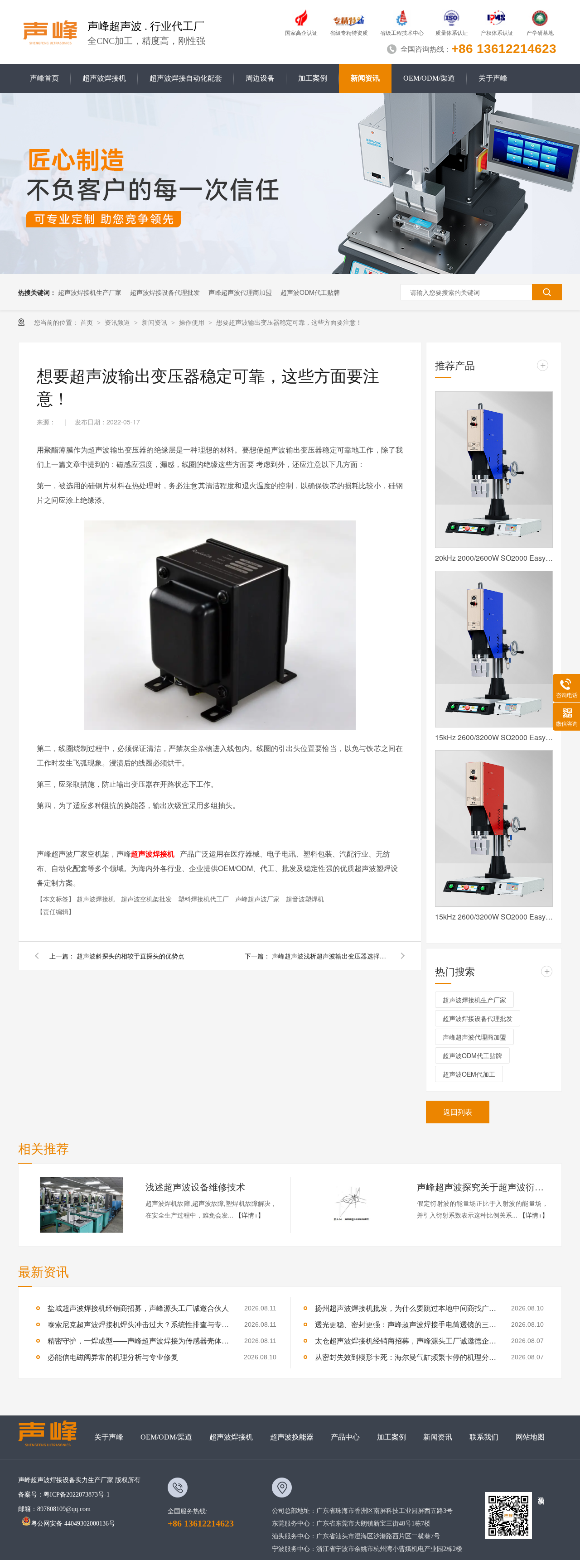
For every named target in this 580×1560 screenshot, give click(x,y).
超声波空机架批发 (147, 898)
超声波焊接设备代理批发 (165, 292)
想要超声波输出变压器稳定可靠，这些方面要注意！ (289, 322)
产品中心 (345, 1437)
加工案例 (312, 78)
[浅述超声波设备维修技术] (81, 1205)
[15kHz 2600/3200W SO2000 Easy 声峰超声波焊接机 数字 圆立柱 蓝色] (493, 649)
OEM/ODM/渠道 (429, 78)
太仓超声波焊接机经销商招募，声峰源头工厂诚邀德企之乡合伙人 (405, 1340)
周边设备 (260, 78)
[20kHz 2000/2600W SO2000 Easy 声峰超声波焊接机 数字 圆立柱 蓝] (493, 470)
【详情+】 (249, 1214)
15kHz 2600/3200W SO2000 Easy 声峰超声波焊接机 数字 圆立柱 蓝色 (494, 737)
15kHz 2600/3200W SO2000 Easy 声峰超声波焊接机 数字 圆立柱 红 (494, 916)
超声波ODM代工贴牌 (310, 292)
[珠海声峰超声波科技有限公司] (52, 1437)
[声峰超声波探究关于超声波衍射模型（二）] (353, 1205)
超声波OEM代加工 (469, 1074)
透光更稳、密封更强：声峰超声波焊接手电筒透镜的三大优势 (405, 1324)
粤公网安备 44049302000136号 (73, 1523)
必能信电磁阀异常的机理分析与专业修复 (113, 1357)
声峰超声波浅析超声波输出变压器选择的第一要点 (331, 955)
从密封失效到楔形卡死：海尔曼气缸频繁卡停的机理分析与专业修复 (405, 1357)
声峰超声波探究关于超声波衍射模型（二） (482, 1186)
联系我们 (483, 1437)
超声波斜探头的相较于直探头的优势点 (130, 955)
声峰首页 (44, 78)
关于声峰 (493, 78)
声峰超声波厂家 (258, 898)
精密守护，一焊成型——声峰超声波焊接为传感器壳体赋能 (138, 1340)
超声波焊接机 (104, 78)
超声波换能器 (292, 1437)
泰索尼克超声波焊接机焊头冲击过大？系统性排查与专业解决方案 (138, 1324)
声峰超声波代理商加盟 (240, 292)
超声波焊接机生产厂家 (89, 292)
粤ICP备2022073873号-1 (77, 1494)
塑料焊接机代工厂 (204, 898)
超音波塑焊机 (305, 898)
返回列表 (457, 1112)
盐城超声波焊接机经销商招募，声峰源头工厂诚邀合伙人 (138, 1308)
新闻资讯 (365, 78)
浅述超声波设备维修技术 (195, 1186)
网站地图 (530, 1437)
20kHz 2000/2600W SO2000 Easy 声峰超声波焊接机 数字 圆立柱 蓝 (494, 558)
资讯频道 (118, 322)
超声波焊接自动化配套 (186, 78)
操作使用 (192, 322)
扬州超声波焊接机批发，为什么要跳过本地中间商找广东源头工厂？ (405, 1308)
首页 (87, 322)
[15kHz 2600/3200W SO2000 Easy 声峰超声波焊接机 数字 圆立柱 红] (493, 828)
